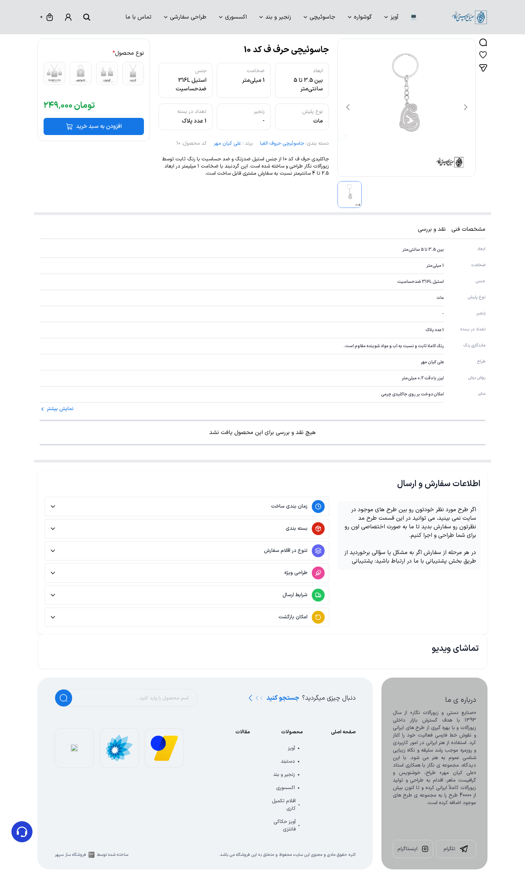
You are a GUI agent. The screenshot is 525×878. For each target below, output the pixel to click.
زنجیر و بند (278, 17)
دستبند (288, 761)
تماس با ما (138, 17)
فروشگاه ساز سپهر (70, 855)
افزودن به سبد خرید (99, 126)
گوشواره (363, 17)
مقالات (242, 732)
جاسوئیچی (322, 17)
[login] (68, 17)
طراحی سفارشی (188, 17)
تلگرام (449, 849)
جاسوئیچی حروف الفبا (282, 143)
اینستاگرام (408, 849)
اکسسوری (236, 17)
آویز (394, 17)
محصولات (292, 732)
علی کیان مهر (227, 143)
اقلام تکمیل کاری (284, 804)
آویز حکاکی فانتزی (285, 825)
